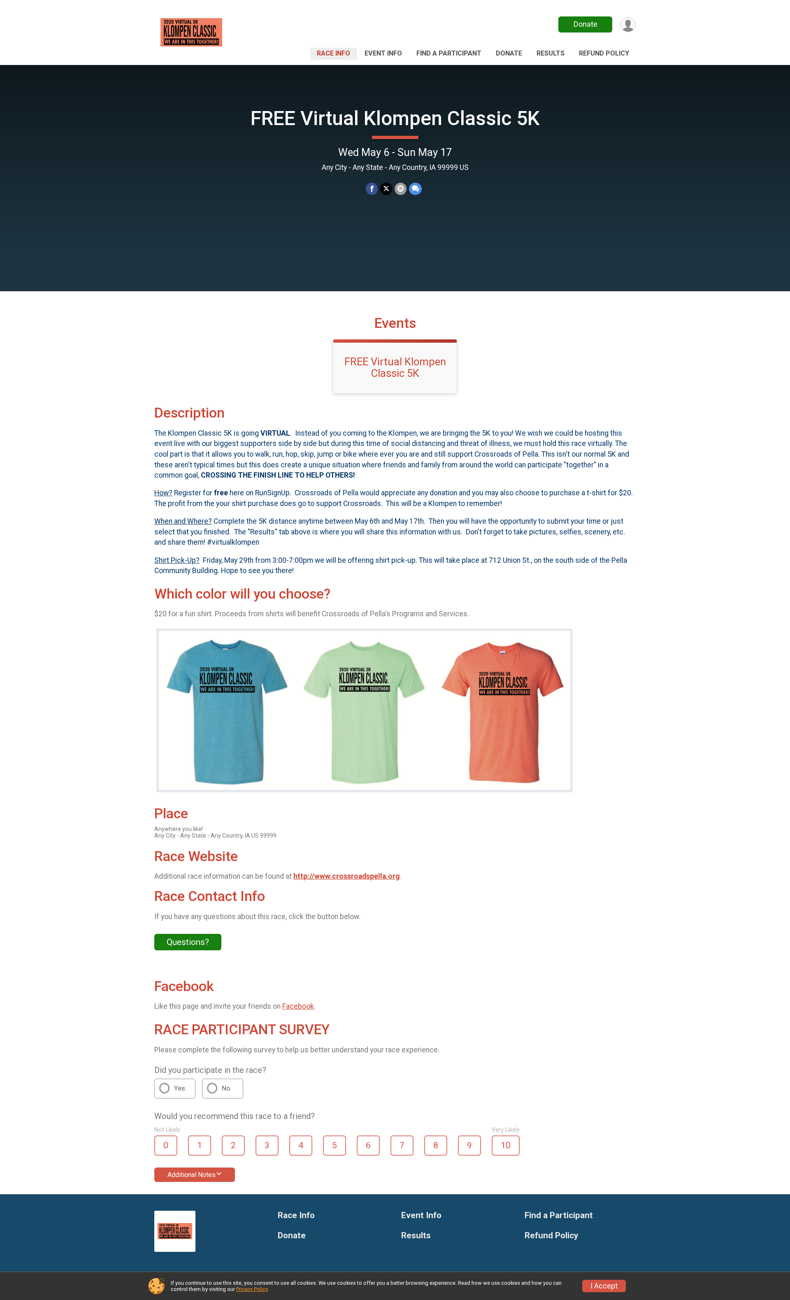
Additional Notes (191, 1175)
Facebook (298, 1006)
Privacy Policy (251, 1289)
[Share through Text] (415, 189)
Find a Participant (448, 53)
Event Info (383, 53)
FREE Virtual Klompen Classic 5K (395, 118)
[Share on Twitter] (386, 189)
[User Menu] (628, 24)
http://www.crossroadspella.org (346, 876)
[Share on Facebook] (372, 189)
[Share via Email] (401, 189)
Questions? (188, 942)
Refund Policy (604, 53)
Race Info (333, 53)
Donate (585, 24)
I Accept (604, 1286)
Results (551, 53)
